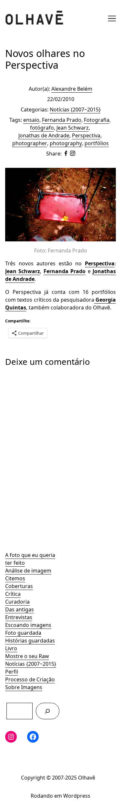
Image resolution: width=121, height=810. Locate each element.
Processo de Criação (30, 679)
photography (66, 143)
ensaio (31, 119)
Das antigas (19, 609)
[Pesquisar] (47, 711)
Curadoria (17, 601)
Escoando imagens (28, 625)
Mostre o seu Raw (27, 656)
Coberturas (19, 586)
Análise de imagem (28, 570)
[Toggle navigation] (112, 18)
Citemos (15, 578)
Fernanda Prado (61, 119)
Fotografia (96, 119)
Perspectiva (86, 135)
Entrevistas (18, 617)
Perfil (11, 671)
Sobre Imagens (23, 687)
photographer (29, 143)
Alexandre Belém (71, 88)
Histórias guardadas (30, 640)
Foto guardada (23, 632)
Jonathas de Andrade (43, 135)
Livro (11, 648)
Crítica (13, 593)
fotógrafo (42, 127)
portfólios (97, 143)
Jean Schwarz (72, 127)
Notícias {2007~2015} (30, 663)
